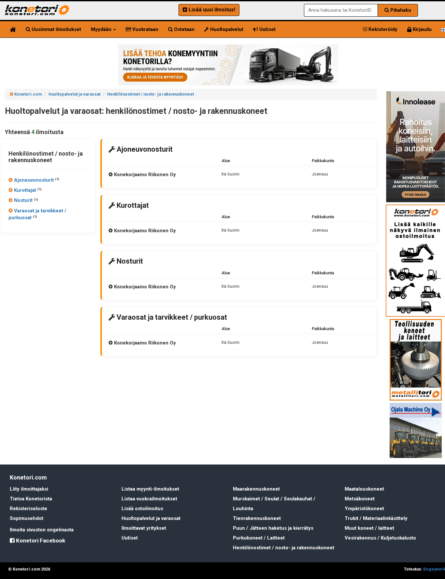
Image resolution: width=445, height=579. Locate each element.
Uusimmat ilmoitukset (55, 29)
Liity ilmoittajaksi (29, 489)
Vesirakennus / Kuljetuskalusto (380, 538)
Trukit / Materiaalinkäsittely (376, 518)
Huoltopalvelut (226, 29)
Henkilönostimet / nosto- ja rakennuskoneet (283, 548)
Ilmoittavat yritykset (144, 528)
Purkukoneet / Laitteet (259, 538)
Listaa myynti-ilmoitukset (150, 489)
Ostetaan (183, 29)
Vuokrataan (144, 29)
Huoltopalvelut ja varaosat (151, 518)
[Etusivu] (13, 29)
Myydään (102, 29)
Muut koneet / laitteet (369, 528)
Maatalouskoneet (364, 489)
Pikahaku (400, 10)
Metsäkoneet (360, 499)
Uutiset (267, 29)
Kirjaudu (421, 29)
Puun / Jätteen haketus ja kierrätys (273, 528)
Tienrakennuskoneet (257, 518)
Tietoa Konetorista (31, 499)
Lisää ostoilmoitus (142, 508)
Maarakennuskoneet (256, 489)
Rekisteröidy (382, 29)
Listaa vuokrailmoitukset (149, 499)
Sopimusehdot (26, 518)
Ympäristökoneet (364, 508)
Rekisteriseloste (28, 508)
